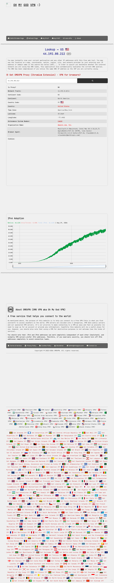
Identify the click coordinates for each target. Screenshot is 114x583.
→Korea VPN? (59, 427)
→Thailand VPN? (30, 410)
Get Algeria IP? (84, 490)
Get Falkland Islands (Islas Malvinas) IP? (88, 578)
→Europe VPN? (25, 415)
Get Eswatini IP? (29, 575)
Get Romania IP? (38, 473)
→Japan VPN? (52, 413)
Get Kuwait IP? (43, 493)
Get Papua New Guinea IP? (48, 444)
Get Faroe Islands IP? (52, 456)
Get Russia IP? (63, 547)
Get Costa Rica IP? (37, 561)
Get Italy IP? (91, 498)
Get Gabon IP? (25, 458)
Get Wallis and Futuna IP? (70, 552)
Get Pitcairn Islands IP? (80, 504)
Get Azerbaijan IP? (82, 575)
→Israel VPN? (38, 413)
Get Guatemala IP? (33, 535)
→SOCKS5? (71, 427)
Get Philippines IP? (78, 478)
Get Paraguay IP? (45, 549)
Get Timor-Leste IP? (73, 512)
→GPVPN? (19, 424)
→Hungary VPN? (90, 410)
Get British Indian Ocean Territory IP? (59, 510)
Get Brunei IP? (49, 501)
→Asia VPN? (76, 424)
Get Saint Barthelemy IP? (49, 512)
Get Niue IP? (60, 458)
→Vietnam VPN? (66, 413)
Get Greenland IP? (74, 456)
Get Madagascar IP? (35, 518)
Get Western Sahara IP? (86, 549)
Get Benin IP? (93, 538)
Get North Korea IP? (57, 578)
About (78, 38)
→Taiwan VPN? (81, 415)
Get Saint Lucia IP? (59, 532)
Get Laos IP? (94, 484)
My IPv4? (45, 38)
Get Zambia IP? (19, 441)
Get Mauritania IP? (26, 552)
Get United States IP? (34, 555)
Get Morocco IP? (56, 473)
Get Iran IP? (74, 572)
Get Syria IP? (37, 558)
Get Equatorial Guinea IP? (82, 461)
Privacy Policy (31, 346)
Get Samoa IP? (22, 498)
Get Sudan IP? (92, 456)
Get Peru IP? (40, 532)
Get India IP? (91, 555)
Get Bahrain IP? (62, 441)
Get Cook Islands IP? (49, 515)
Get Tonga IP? (87, 510)
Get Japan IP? (92, 487)
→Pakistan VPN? (32, 424)
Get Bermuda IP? (73, 518)
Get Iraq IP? (19, 578)
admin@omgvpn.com (76, 346)
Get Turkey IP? (57, 561)
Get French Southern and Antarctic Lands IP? (43, 564)
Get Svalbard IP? (42, 458)
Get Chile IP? (58, 504)
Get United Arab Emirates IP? (28, 447)
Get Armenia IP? (30, 530)
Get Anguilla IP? (95, 450)
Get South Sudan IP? (31, 544)
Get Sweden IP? (29, 507)
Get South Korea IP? (58, 581)
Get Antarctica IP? (39, 433)
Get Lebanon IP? (96, 458)
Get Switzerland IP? (33, 487)
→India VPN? (71, 418)
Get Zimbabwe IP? (52, 447)
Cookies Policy (46, 346)
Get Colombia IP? (90, 447)
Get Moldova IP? (71, 470)
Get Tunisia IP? (55, 555)
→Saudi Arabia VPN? (87, 427)
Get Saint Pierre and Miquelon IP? (77, 530)
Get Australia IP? (65, 490)
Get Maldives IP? (61, 493)
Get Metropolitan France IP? (86, 547)
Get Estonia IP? (96, 567)
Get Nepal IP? (90, 564)
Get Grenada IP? (20, 433)
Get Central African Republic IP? (66, 433)
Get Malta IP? (84, 438)
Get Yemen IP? (76, 538)
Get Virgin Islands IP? (40, 441)
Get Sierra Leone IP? (90, 436)
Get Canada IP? (73, 564)
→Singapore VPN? (34, 418)
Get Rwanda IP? (96, 532)
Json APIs (68, 38)
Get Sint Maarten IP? (84, 495)
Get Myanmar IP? (49, 436)
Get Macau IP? (92, 561)
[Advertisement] (57, 22)
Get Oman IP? (76, 487)
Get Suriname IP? (47, 552)
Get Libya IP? (31, 456)
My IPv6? (57, 38)
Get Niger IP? (26, 444)
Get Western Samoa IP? (71, 544)
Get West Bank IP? (28, 515)
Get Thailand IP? (77, 458)
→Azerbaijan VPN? (22, 421)
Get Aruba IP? (51, 541)
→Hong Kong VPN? (44, 427)
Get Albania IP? (73, 555)
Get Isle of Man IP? (95, 552)
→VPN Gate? (45, 410)
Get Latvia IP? (31, 501)
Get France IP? (79, 493)
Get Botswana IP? (92, 544)
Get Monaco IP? (55, 518)
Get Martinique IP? (21, 532)
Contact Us (92, 346)
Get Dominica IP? (55, 558)
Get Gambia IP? (50, 544)
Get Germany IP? (95, 473)
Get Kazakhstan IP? (57, 538)
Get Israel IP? (92, 467)
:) (26, 5)
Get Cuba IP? (87, 444)
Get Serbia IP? (93, 512)
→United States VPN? (92, 424)
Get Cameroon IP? (52, 467)
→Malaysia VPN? (17, 418)
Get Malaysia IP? (47, 507)
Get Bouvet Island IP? (24, 481)
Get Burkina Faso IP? (88, 524)
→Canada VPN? (62, 424)
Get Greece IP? (40, 572)
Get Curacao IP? (29, 527)
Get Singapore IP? (26, 549)
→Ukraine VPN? (97, 413)
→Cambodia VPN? (57, 421)
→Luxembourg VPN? (40, 421)
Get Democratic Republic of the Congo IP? (61, 569)
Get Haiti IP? (65, 495)
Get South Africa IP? (56, 453)
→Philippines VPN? (98, 415)
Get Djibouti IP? (76, 484)
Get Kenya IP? (93, 521)
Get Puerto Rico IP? (53, 521)
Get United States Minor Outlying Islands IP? (82, 541)
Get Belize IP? (80, 441)
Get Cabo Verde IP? (31, 521)
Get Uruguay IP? (28, 470)
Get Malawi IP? (74, 481)
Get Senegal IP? (45, 547)
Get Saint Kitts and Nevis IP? (54, 527)
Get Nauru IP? (21, 473)
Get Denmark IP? (30, 524)
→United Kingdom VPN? (53, 418)
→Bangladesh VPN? (86, 418)
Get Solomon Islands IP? (56, 450)
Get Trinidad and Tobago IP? (50, 481)
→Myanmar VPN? (82, 413)
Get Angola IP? (90, 569)
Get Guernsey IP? (91, 572)
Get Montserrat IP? (98, 558)
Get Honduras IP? (95, 464)
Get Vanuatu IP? (31, 475)
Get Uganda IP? (96, 453)
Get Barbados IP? (29, 436)
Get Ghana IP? (57, 572)
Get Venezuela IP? (76, 473)
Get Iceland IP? (60, 461)
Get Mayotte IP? (87, 507)
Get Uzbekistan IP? (23, 493)
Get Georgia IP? (18, 561)
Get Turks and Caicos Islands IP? (35, 478)
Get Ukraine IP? (99, 501)
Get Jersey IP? (32, 569)
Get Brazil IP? (77, 450)
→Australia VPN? (60, 410)
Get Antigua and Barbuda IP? (36, 461)
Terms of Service (15, 346)
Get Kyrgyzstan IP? (18, 538)
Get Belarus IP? (75, 561)
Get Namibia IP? (19, 504)
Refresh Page (33, 38)
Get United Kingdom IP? (56, 487)
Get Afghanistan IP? (74, 464)
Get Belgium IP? (36, 578)
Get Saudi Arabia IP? (76, 558)
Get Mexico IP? (91, 481)
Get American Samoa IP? (73, 515)
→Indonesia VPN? (74, 421)
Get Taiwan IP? (28, 495)
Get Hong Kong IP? (78, 453)
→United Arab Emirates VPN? (45, 415)
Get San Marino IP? (65, 438)
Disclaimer (60, 346)
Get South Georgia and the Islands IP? (58, 524)
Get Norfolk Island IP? (49, 470)
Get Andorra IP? (34, 541)
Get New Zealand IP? (39, 504)
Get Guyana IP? (38, 581)
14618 (60, 121)
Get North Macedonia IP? (73, 567)
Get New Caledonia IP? (31, 567)
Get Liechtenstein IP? (36, 484)
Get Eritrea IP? (52, 567)
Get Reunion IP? (49, 475)
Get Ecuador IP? (38, 538)
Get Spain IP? (35, 450)
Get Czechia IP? (71, 447)
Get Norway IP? (67, 475)
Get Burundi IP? (79, 532)
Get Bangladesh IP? (68, 436)
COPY (68, 54)
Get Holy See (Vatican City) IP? (55, 575)
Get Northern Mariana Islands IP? (38, 490)
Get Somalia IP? (91, 518)
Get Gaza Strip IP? (67, 507)
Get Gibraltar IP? (49, 530)
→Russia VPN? (75, 410)
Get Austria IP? (64, 549)
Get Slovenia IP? (35, 453)
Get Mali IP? (91, 433)
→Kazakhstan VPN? (22, 413)
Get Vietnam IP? (97, 581)
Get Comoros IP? (85, 475)
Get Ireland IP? (20, 581)
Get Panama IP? (96, 527)
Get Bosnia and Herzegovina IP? (46, 498)
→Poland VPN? (15, 410)
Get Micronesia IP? (72, 498)
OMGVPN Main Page (16, 38)
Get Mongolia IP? (95, 515)
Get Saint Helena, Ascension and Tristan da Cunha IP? (37, 464)
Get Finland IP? (79, 527)
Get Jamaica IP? (78, 581)
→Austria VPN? (66, 415)
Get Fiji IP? (59, 478)
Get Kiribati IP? (33, 467)
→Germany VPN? (90, 421)
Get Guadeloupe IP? (72, 467)
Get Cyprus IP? (27, 547)
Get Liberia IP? (57, 484)
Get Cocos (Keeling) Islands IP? (74, 501)
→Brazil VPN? (48, 424)
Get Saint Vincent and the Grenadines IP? (89, 535)
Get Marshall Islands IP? (56, 535)
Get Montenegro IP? (29, 510)
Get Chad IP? (88, 470)
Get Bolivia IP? (70, 444)
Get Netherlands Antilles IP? (39, 438)
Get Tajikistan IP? (74, 521)
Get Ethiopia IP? (47, 495)
